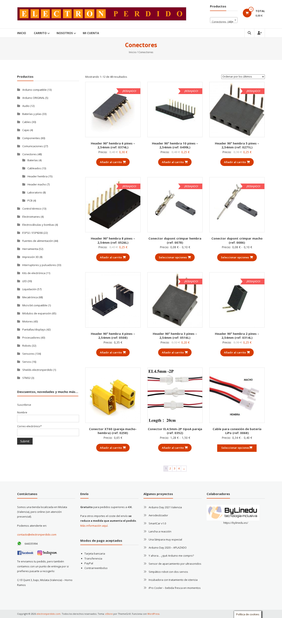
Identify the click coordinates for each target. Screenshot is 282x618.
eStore (109, 613)
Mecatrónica (30, 297)
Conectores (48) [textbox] (222, 22)
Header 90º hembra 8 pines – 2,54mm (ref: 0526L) (113, 240)
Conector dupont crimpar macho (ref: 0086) (237, 240)
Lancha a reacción (160, 531)
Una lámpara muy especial (165, 539)
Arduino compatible (34, 90)
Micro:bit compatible (34, 305)
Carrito (40, 33)
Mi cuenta (91, 33)
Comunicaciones (32, 146)
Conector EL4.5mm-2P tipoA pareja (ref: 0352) (175, 431)
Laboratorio (34, 192)
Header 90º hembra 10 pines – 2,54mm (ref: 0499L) (175, 145)
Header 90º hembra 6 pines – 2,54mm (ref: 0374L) (113, 145)
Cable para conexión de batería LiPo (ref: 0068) (237, 431)
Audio (26, 106)
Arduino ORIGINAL (33, 98)
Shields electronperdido (37, 370)
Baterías (32, 160)
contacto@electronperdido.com (36, 534)
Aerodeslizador (158, 515)
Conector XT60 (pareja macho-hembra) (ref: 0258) (113, 431)
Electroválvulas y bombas (38, 225)
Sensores (28, 354)
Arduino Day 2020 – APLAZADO (168, 547)
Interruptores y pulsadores (39, 265)
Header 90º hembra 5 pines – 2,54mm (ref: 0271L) (237, 145)
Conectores (29, 154)
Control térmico (31, 208)
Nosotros (65, 33)
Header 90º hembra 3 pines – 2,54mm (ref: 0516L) (175, 336)
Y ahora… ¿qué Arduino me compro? (171, 555)
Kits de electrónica (33, 273)
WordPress (153, 613)
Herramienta (30, 249)
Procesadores (31, 337)
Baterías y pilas (31, 114)
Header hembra (37, 176)
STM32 (26, 378)
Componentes (31, 138)
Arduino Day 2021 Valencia (165, 507)
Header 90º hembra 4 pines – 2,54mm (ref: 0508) (113, 336)
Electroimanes (31, 216)
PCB (29, 200)
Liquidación (29, 289)
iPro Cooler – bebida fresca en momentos (175, 588)
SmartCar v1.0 (157, 523)
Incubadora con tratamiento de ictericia (173, 580)
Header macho (36, 184)
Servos (26, 362)
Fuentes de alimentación (37, 241)
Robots (26, 345)
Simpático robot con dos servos (168, 572)
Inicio (21, 33)
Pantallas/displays (34, 329)
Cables (26, 122)
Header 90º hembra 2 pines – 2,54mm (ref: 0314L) (237, 336)
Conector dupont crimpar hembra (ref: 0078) (174, 240)
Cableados (34, 168)
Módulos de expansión (36, 313)
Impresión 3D (30, 257)
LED (24, 281)
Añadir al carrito (111, 162)
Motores (27, 321)
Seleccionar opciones (173, 257)
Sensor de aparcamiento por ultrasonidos (175, 564)
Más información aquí (94, 525)
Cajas (25, 130)
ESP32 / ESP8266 (32, 233)
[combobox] (224, 20)
